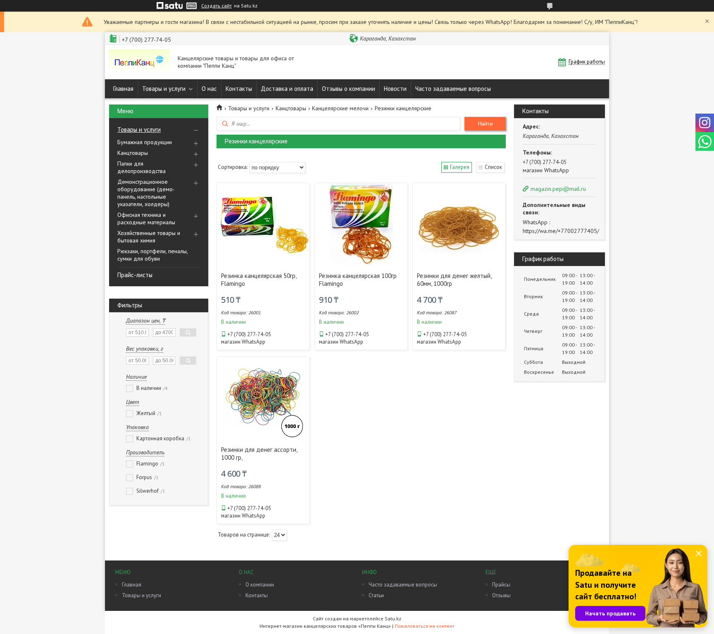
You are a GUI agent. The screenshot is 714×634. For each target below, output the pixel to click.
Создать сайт (216, 6)
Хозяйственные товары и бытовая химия (148, 236)
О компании (259, 584)
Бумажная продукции (144, 142)
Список (493, 167)
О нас (209, 88)
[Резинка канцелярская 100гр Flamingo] (361, 224)
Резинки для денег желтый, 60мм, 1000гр (454, 279)
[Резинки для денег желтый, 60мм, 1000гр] (459, 224)
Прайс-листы (134, 275)
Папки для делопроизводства (141, 167)
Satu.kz (393, 618)
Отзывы (501, 595)
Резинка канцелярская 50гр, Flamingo (258, 279)
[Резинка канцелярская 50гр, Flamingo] (263, 224)
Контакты (239, 88)
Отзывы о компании (348, 88)
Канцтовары (132, 153)
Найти (485, 124)
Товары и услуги (164, 88)
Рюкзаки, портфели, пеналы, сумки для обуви (152, 254)
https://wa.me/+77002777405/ (561, 231)
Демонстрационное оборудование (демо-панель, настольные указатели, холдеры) (146, 193)
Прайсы (501, 584)
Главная (123, 88)
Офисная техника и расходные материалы (146, 218)
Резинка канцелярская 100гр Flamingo (358, 279)
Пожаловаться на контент (425, 626)
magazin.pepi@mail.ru (558, 188)
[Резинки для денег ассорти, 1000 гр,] (263, 398)
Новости (395, 88)
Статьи (376, 595)
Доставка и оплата (287, 88)
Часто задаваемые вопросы (453, 88)
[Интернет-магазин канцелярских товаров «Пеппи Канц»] (139, 62)
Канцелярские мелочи (340, 108)
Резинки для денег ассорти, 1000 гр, (259, 453)
